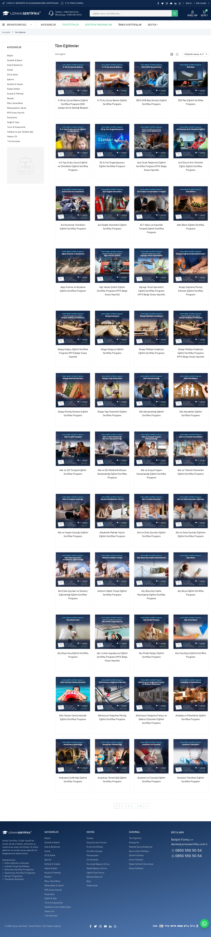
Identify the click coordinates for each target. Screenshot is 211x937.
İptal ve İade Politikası (139, 851)
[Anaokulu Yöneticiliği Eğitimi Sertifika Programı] (112, 756)
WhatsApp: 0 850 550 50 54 (68, 14)
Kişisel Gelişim (13, 89)
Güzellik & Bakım (14, 60)
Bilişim (10, 55)
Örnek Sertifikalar (130, 24)
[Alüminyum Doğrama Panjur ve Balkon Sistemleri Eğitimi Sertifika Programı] (151, 694)
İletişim (90, 838)
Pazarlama (12, 117)
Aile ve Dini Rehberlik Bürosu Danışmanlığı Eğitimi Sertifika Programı (112, 474)
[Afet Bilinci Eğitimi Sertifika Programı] (190, 203)
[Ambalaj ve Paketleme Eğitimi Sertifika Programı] (190, 694)
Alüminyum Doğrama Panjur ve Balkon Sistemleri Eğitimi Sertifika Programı (151, 719)
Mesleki (10, 98)
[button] (204, 13)
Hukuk (10, 70)
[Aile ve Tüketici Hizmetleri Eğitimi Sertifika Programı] (190, 449)
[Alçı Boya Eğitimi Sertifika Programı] (190, 569)
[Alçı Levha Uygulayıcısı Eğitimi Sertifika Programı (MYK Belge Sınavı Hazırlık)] (112, 632)
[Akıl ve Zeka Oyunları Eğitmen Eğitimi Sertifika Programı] (190, 511)
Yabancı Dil (12, 136)
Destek (152, 24)
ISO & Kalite (12, 74)
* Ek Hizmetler (13, 141)
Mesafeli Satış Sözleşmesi (140, 847)
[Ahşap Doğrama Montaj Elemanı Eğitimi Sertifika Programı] (190, 265)
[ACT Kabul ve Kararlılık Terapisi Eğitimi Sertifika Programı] (151, 203)
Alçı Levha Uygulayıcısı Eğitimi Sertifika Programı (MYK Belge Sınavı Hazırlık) (112, 657)
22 (141, 806)
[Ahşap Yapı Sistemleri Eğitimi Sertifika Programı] (112, 390)
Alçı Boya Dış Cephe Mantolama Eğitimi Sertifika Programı (151, 594)
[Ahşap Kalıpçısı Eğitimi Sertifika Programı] (112, 328)
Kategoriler (48, 24)
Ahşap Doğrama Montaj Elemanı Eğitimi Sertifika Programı (190, 291)
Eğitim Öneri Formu (95, 872)
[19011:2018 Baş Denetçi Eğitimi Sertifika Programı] (151, 79)
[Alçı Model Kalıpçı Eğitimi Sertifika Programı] (151, 632)
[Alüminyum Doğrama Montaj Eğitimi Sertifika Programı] (112, 694)
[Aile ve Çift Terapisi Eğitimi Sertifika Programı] (73, 449)
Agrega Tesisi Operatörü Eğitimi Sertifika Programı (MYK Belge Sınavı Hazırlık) (151, 291)
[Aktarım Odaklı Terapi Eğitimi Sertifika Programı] (112, 569)
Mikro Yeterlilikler (15, 103)
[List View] (177, 54)
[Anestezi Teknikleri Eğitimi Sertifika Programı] (190, 756)
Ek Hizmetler (93, 859)
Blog (89, 881)
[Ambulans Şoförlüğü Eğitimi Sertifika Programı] (73, 756)
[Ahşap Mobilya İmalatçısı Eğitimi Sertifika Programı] (151, 328)
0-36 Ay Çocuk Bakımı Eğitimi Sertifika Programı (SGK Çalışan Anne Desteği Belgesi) (73, 104)
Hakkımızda (92, 885)
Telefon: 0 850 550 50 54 (67, 12)
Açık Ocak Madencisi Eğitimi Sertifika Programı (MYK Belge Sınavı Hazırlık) (151, 166)
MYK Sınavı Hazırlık (15, 112)
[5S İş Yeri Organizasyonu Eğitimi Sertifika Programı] (112, 141)
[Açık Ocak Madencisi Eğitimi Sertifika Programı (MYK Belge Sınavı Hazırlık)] (151, 141)
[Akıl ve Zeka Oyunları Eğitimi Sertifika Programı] (151, 511)
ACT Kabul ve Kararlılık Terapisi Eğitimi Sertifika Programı (151, 228)
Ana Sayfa (6, 32)
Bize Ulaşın (201, 3)
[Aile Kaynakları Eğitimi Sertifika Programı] (190, 390)
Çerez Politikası (136, 859)
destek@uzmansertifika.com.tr (189, 844)
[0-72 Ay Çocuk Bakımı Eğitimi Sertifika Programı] (112, 79)
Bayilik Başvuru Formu (97, 868)
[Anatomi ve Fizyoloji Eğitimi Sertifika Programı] (151, 756)
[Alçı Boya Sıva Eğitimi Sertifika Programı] (73, 632)
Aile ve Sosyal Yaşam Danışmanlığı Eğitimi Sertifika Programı (151, 474)
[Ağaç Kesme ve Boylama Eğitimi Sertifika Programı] (73, 265)
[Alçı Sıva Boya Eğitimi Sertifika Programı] (190, 632)
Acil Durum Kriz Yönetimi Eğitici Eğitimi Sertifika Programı (190, 166)
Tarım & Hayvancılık (16, 127)
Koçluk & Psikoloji (15, 93)
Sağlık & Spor (13, 122)
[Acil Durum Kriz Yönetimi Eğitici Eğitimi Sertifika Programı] (190, 141)
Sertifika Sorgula (94, 851)
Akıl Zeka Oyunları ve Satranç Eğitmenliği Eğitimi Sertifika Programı (73, 594)
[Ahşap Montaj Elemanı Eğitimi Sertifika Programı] (73, 390)
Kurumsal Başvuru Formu (98, 864)
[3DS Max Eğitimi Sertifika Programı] (190, 79)
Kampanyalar (93, 855)
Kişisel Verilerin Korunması (141, 864)
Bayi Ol (189, 3)
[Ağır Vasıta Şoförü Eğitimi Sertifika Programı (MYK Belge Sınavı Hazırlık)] (112, 265)
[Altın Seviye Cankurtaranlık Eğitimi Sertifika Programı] (73, 694)
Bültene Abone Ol (94, 877)
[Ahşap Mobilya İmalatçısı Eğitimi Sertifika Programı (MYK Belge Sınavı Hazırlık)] (190, 328)
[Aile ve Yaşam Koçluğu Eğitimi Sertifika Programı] (73, 511)
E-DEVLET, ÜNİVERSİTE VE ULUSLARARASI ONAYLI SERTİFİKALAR (32, 3)
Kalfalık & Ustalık (15, 84)
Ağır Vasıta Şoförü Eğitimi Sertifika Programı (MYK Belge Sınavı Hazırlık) (112, 291)
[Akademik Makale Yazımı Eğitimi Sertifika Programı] (112, 511)
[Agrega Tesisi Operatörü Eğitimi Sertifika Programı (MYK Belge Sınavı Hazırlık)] (151, 265)
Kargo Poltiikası (136, 868)
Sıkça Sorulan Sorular (97, 842)
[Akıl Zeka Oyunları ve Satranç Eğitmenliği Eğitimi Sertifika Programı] (73, 569)
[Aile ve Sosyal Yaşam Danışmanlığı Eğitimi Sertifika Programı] (151, 449)
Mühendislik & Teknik (16, 108)
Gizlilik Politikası (136, 855)
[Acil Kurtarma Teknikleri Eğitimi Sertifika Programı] (73, 203)
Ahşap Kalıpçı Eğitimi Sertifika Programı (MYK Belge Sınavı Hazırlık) (73, 353)
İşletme (10, 79)
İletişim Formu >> (182, 839)
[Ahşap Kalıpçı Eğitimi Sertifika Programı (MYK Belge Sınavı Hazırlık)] (73, 328)
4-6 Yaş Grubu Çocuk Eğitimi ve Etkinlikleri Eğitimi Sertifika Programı (73, 166)
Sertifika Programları (98, 24)
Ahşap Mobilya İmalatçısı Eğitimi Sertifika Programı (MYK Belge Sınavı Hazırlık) (190, 353)
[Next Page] (147, 806)
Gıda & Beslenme (15, 65)
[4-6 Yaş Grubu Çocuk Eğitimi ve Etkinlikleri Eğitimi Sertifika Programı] (73, 141)
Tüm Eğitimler (70, 24)
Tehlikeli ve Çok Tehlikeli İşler (20, 132)
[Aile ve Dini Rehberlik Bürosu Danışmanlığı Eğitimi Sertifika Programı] (112, 449)
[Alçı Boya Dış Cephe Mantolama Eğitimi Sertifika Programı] (151, 569)
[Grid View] (171, 54)
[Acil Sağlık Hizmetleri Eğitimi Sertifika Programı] (112, 203)
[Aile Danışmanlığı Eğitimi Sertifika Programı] (151, 390)
